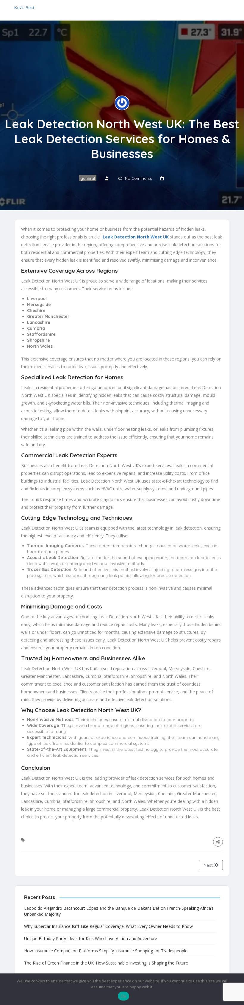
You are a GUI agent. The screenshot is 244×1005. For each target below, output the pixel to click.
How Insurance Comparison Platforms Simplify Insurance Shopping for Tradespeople (105, 950)
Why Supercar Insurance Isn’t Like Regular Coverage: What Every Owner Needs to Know (108, 926)
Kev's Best (24, 7)
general (87, 178)
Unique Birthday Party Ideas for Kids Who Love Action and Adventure (90, 938)
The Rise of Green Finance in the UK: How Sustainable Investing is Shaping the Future (106, 963)
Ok (123, 996)
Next (209, 865)
